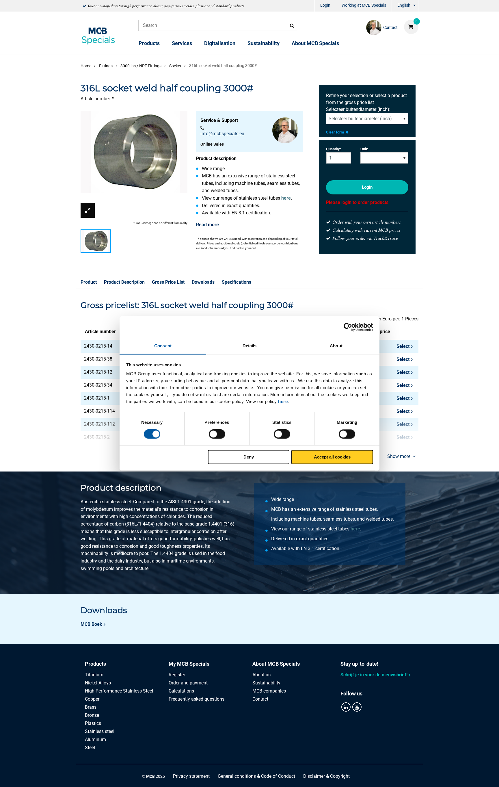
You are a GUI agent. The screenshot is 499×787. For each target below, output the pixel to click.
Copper (92, 699)
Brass (90, 707)
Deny (248, 456)
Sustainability (263, 43)
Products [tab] (95, 664)
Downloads (203, 282)
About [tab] (336, 345)
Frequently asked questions (196, 699)
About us (261, 675)
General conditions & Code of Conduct (256, 776)
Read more (207, 224)
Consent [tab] (163, 345)
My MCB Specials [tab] (189, 664)
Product (89, 282)
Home (86, 66)
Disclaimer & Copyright (326, 776)
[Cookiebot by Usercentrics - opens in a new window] (348, 327)
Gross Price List (168, 282)
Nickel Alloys (98, 683)
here (283, 401)
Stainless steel (99, 731)
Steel (90, 747)
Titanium (94, 675)
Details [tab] (250, 345)
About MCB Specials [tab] (276, 664)
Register (177, 675)
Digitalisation (219, 43)
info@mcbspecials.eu (222, 133)
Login (325, 5)
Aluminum (95, 739)
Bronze (92, 715)
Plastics (93, 723)
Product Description (124, 282)
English (403, 5)
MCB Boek (91, 624)
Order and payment (188, 683)
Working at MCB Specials (364, 5)
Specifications (236, 282)
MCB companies (269, 691)
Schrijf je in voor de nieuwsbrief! (373, 675)
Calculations (181, 691)
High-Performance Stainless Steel (119, 691)
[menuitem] (325, 6)
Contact (260, 699)
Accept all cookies (332, 456)
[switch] (217, 434)
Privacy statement (191, 776)
